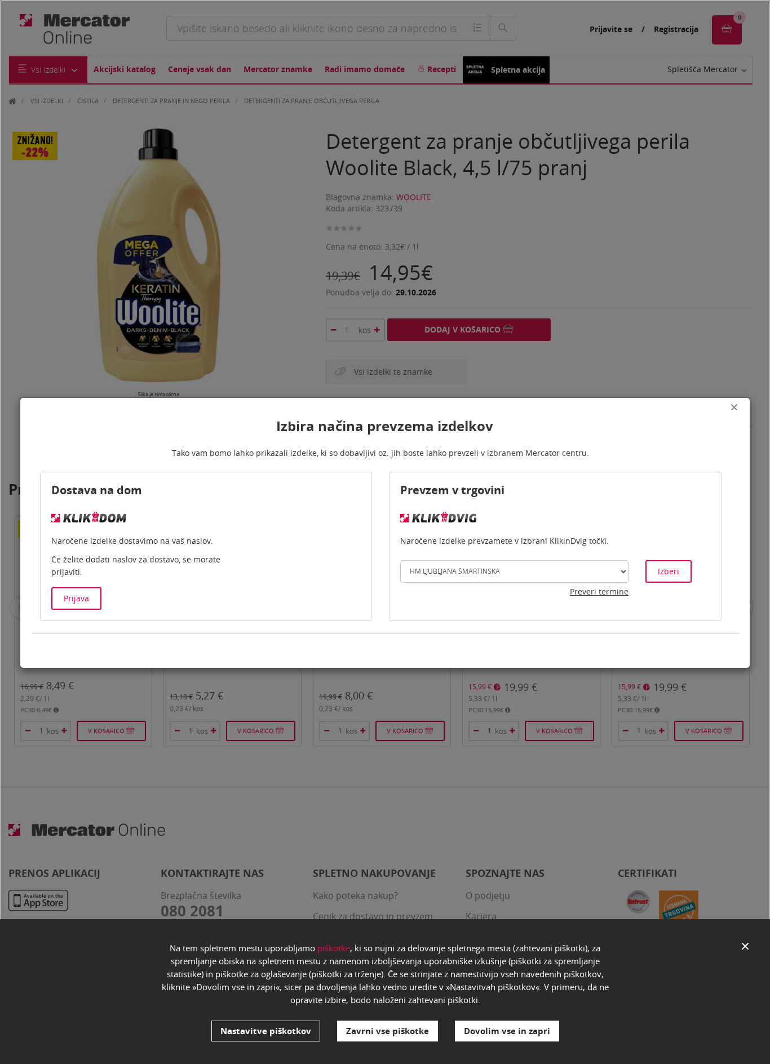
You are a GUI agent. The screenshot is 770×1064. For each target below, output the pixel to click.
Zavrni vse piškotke (387, 1030)
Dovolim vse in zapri (507, 1030)
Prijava (76, 598)
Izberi (668, 571)
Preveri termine (599, 591)
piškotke (333, 948)
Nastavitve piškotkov (265, 1030)
